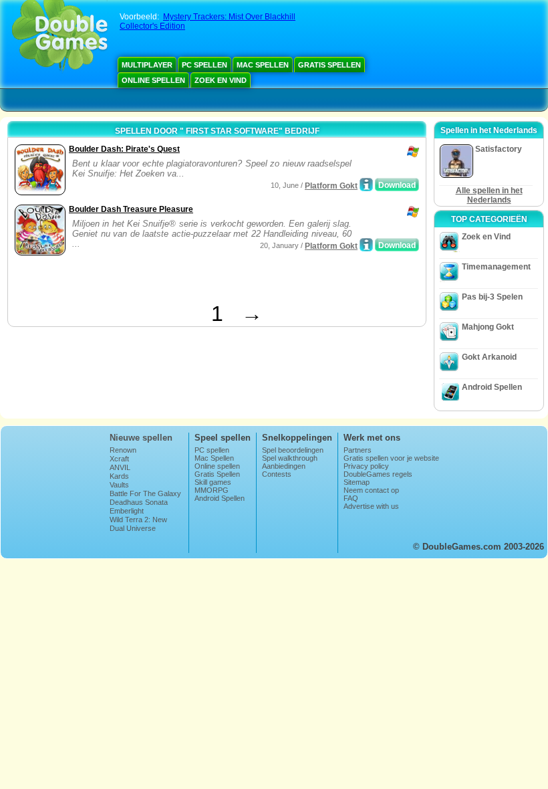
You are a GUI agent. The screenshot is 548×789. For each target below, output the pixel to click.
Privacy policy (366, 466)
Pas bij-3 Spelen (492, 297)
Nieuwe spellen (141, 438)
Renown (123, 450)
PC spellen (204, 65)
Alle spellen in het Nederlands (489, 195)
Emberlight (127, 511)
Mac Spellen (263, 65)
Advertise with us (371, 506)
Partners (358, 450)
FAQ (351, 498)
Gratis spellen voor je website (391, 458)
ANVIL (120, 467)
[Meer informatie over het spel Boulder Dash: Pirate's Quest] (366, 184)
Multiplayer (147, 65)
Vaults (119, 485)
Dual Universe (133, 528)
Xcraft (119, 459)
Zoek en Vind (220, 80)
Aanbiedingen (283, 466)
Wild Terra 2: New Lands (138, 524)
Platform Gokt (331, 186)
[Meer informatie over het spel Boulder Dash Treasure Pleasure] (366, 244)
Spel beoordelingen (292, 450)
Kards (119, 476)
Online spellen (153, 80)
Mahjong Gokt (488, 327)
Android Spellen (492, 387)
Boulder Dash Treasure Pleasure (131, 209)
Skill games (212, 482)
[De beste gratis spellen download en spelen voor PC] (60, 37)
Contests (276, 474)
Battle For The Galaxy (145, 493)
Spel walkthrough (289, 458)
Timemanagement (496, 266)
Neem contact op (371, 490)
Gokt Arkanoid (489, 357)
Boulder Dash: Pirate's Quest (124, 149)
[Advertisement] (167, 281)
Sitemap (357, 482)
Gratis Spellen (329, 65)
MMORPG (211, 490)
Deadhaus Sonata (139, 502)
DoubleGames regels (378, 474)
